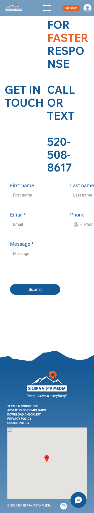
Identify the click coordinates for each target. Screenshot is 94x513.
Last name (82, 185)
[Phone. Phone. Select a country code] (78, 225)
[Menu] (47, 8)
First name (22, 185)
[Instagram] (63, 506)
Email (18, 215)
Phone (77, 215)
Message (22, 244)
